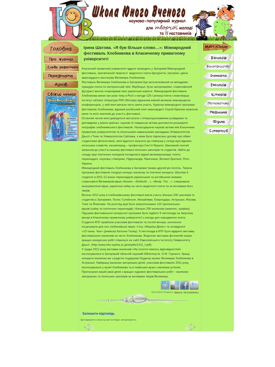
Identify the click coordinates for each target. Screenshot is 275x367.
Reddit (165, 285)
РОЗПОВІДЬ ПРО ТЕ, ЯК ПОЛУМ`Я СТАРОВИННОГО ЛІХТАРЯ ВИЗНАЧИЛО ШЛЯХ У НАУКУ (190, 327)
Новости (178, 292)
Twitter (194, 285)
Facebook (184, 285)
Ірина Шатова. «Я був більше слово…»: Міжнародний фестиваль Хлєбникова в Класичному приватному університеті (137, 53)
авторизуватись (128, 320)
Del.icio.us (175, 285)
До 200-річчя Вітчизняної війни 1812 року (89, 327)
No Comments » (191, 292)
